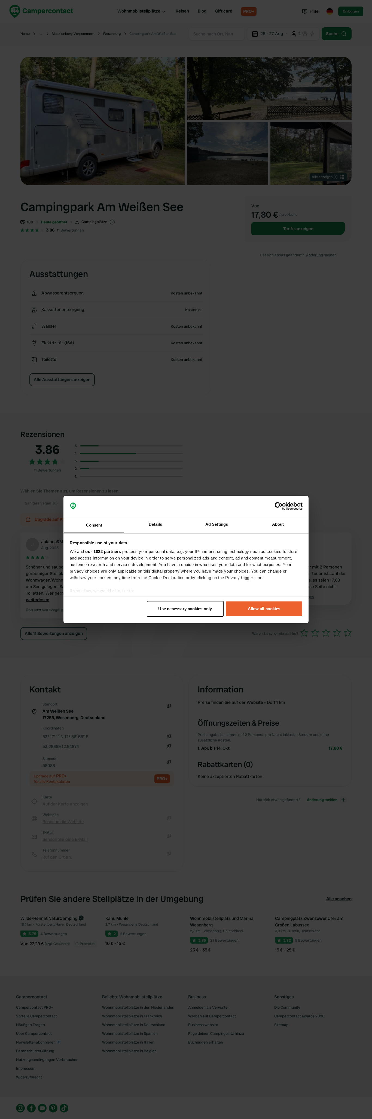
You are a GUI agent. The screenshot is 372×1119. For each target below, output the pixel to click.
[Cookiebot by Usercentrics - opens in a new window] (279, 506)
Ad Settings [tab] (216, 524)
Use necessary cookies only (185, 608)
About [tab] (278, 524)
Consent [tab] (94, 525)
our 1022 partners (103, 551)
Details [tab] (155, 524)
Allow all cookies (264, 608)
